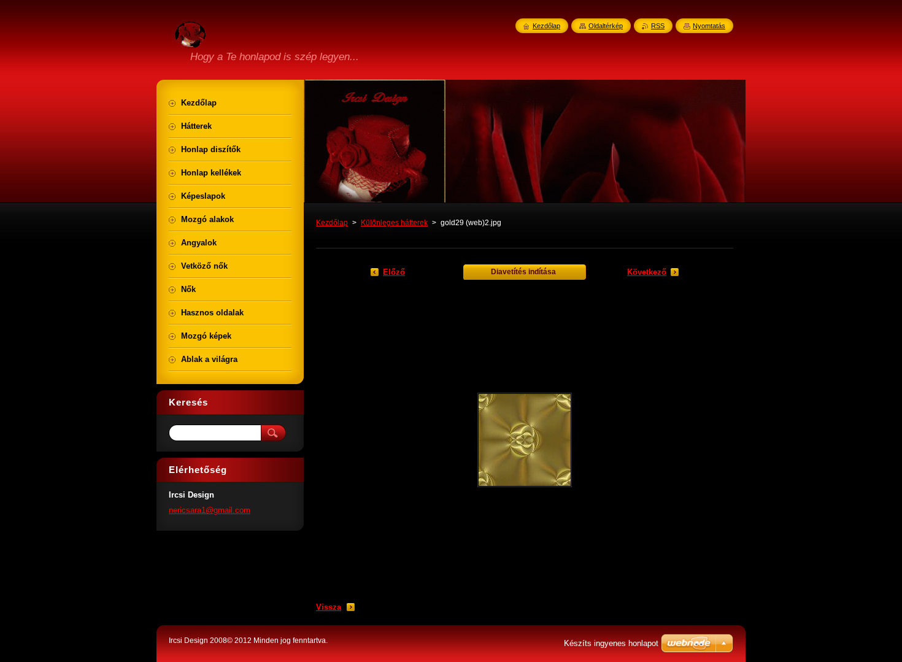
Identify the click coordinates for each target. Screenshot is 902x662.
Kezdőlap (332, 222)
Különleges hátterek (394, 222)
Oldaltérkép (605, 25)
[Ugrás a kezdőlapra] (190, 41)
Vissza (328, 607)
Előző (394, 272)
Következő (646, 272)
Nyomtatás (709, 25)
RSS (658, 25)
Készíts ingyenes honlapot (611, 643)
